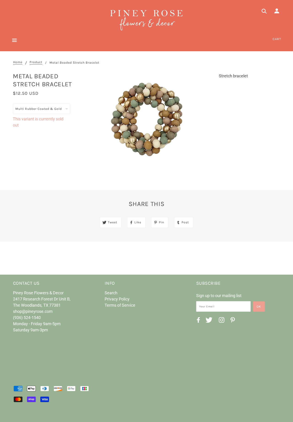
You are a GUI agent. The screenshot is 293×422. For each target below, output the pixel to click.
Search (111, 292)
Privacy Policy (117, 299)
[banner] (146, 19)
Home (17, 62)
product (36, 62)
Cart (277, 39)
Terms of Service (120, 305)
